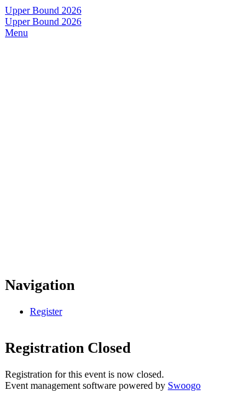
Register (46, 311)
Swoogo (184, 385)
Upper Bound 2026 (43, 10)
